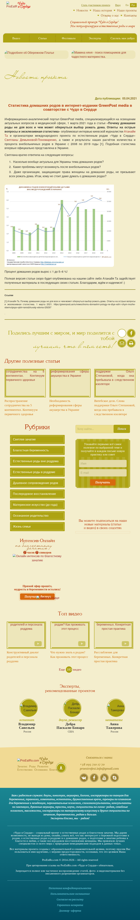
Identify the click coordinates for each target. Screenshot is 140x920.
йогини (84, 795)
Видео (16, 38)
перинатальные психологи (64, 803)
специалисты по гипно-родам (95, 807)
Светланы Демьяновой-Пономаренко (30, 140)
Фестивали (68, 38)
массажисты (32, 810)
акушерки (73, 795)
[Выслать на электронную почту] (122, 346)
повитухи (58, 795)
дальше (91, 814)
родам (80, 814)
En (127, 5)
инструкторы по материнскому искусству (69, 810)
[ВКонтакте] (84, 780)
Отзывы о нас (110, 15)
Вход (117, 5)
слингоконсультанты (96, 803)
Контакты (130, 15)
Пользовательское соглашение (70, 893)
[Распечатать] (131, 343)
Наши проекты (127, 10)
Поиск (122, 429)
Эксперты (95, 38)
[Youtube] (104, 780)
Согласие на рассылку (70, 899)
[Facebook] (94, 780)
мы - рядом (81, 818)
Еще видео (70, 669)
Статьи (42, 38)
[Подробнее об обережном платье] (37, 54)
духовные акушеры (42, 807)
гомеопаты (47, 799)
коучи (71, 807)
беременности (65, 814)
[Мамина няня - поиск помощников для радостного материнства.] (103, 54)
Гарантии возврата (70, 905)
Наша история (102, 10)
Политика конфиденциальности (70, 888)
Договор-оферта (70, 910)
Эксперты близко (61, 818)
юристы (60, 807)
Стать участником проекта (95, 5)
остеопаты (63, 799)
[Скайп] (114, 780)
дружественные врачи (87, 799)
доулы (47, 795)
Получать (102, 482)
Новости (82, 10)
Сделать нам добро (122, 38)
